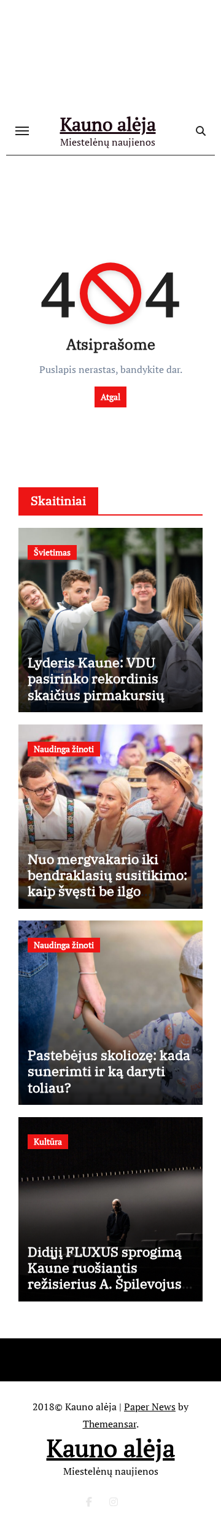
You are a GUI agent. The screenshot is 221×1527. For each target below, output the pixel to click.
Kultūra (48, 1141)
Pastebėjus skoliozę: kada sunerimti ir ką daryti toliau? (109, 1071)
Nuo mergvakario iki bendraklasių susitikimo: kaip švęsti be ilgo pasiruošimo (107, 883)
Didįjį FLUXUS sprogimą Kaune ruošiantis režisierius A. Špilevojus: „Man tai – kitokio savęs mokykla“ (106, 1283)
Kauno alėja (108, 124)
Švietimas (52, 552)
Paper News (150, 1406)
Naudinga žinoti (64, 749)
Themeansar (109, 1424)
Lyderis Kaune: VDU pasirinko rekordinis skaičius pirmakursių (96, 678)
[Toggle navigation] (22, 131)
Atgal (110, 396)
